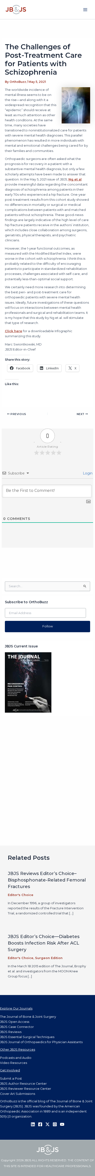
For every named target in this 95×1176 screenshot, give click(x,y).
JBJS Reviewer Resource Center (25, 1088)
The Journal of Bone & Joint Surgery (28, 1016)
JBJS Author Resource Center (23, 1083)
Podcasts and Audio (15, 1058)
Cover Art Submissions (17, 1094)
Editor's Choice (20, 895)
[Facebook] (40, 1124)
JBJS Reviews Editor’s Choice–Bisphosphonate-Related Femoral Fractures (47, 880)
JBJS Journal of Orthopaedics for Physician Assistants (41, 1042)
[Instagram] (55, 1124)
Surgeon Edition (49, 958)
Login (87, 473)
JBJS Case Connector (17, 1027)
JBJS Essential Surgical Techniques (27, 1037)
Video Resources (13, 1063)
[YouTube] (62, 1124)
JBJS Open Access (14, 1022)
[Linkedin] (33, 1124)
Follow (47, 626)
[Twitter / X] (47, 1124)
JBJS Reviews (10, 1032)
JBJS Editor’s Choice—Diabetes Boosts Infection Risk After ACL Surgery (43, 943)
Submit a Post (11, 1078)
